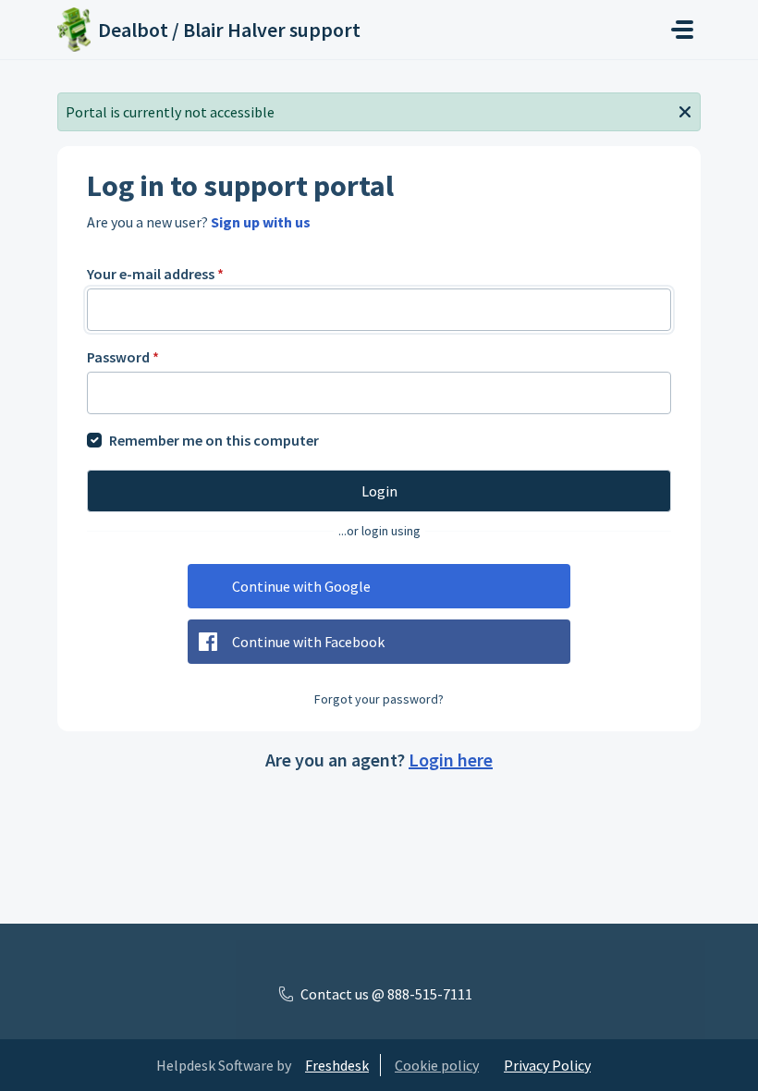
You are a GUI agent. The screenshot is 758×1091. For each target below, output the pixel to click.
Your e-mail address (155, 273)
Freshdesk (337, 1065)
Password (123, 357)
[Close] (685, 110)
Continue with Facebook (308, 641)
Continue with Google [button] (301, 586)
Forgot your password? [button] (379, 699)
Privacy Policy (547, 1065)
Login (379, 491)
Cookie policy (437, 1065)
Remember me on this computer (214, 440)
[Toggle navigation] (682, 29)
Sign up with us (261, 222)
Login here (451, 759)
